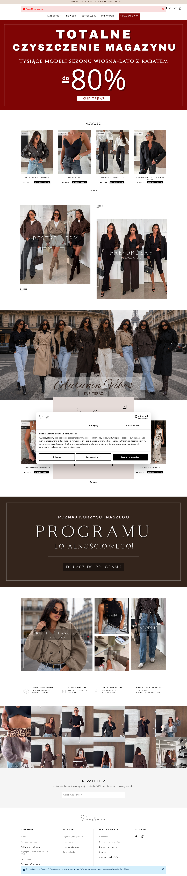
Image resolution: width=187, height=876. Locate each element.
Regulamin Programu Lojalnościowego (30, 865)
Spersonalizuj (92, 457)
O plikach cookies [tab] (132, 425)
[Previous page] (5, 65)
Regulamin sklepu (29, 842)
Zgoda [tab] (55, 425)
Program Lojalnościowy (109, 857)
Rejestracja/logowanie (73, 837)
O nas (23, 837)
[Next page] (181, 65)
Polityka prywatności (30, 847)
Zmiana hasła (69, 852)
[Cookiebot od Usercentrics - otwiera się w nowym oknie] (137, 417)
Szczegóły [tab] (93, 425)
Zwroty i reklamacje (108, 847)
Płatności (103, 837)
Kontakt (102, 852)
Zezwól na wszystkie (130, 457)
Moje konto (68, 842)
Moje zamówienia (71, 847)
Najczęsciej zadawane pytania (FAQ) (34, 853)
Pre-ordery (26, 859)
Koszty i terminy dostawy (110, 842)
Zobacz (93, 190)
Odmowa (57, 457)
